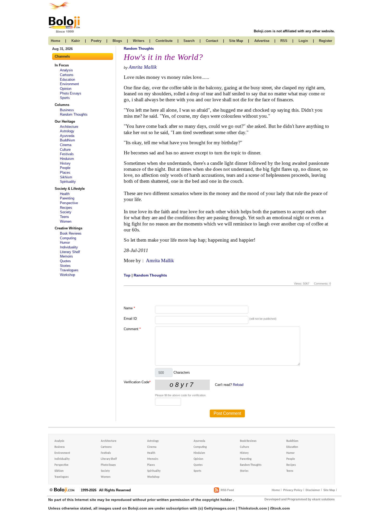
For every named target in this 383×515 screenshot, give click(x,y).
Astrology (67, 131)
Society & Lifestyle (70, 189)
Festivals (67, 154)
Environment (69, 84)
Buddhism (67, 140)
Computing (68, 238)
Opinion (65, 89)
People (65, 168)
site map (236, 41)
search (189, 41)
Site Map (329, 490)
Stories (65, 266)
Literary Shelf (70, 252)
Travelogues (69, 270)
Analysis (66, 70)
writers (138, 41)
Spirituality (68, 182)
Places (65, 172)
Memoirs (66, 256)
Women (65, 221)
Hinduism (67, 159)
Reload (238, 385)
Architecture (69, 127)
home (55, 41)
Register (325, 41)
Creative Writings (68, 228)
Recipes (66, 208)
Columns (62, 105)
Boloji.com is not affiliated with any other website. (294, 31)
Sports (65, 98)
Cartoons (66, 75)
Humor (65, 242)
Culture (65, 150)
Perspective (69, 203)
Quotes (65, 261)
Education (67, 79)
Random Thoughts (74, 114)
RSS (283, 41)
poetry (96, 41)
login (303, 41)
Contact (212, 41)
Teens (64, 217)
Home (276, 490)
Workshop (67, 275)
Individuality (69, 247)
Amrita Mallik (143, 67)
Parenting (67, 198)
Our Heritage (65, 121)
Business (67, 110)
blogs (117, 41)
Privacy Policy (292, 490)
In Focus (62, 65)
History (65, 163)
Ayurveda (67, 136)
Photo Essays (70, 93)
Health (65, 194)
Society (65, 212)
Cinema (65, 145)
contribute (164, 41)
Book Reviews (71, 233)
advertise (261, 41)
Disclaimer (313, 490)
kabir (75, 41)
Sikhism (66, 177)
